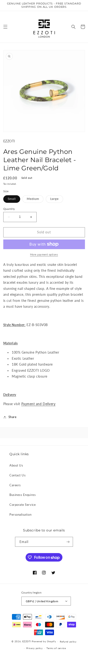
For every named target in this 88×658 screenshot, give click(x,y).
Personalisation (20, 514)
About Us (16, 465)
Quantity (9, 208)
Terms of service (56, 648)
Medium (35, 200)
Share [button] (12, 417)
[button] (5, 27)
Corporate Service (22, 504)
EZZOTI (26, 641)
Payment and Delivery (38, 404)
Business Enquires (22, 495)
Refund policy (68, 641)
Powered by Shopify (44, 641)
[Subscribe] (68, 542)
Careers (15, 485)
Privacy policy (34, 648)
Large (56, 200)
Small (14, 200)
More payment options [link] (44, 254)
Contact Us (17, 475)
